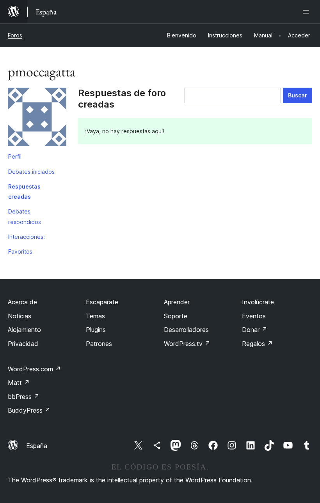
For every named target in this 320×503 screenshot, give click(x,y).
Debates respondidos (24, 216)
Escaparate (102, 302)
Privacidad (23, 344)
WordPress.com (34, 369)
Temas (95, 316)
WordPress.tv (187, 344)
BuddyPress (29, 410)
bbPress (23, 397)
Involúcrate (258, 302)
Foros (15, 35)
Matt (19, 383)
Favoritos (20, 251)
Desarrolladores (186, 330)
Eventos (254, 316)
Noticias (19, 316)
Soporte (175, 316)
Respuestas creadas (24, 191)
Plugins (96, 330)
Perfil (14, 156)
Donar (254, 330)
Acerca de (22, 302)
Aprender (177, 302)
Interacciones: (26, 236)
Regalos (257, 344)
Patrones (99, 344)
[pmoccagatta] (37, 118)
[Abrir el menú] (307, 11)
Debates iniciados (31, 171)
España (36, 446)
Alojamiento (24, 330)
